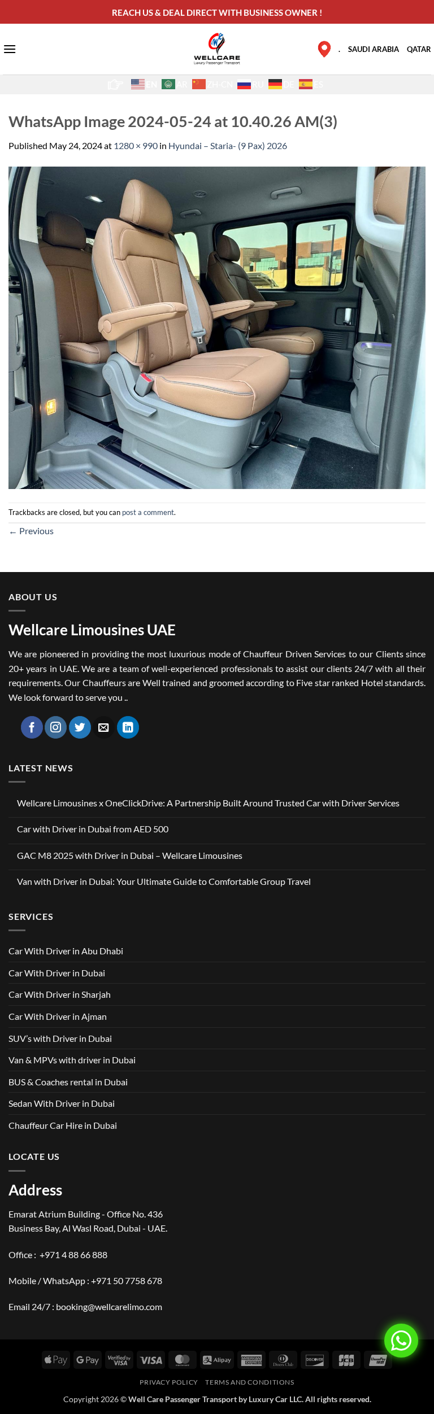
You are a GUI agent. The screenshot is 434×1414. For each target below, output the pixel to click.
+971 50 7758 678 (126, 1280)
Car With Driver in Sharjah (59, 994)
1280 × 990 (136, 145)
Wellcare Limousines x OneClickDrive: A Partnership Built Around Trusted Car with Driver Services (208, 802)
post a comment (148, 512)
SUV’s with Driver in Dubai (60, 1038)
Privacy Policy (169, 1382)
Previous (31, 530)
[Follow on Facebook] (32, 727)
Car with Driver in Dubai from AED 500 (92, 828)
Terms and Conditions (249, 1382)
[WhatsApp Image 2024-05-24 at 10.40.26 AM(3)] (217, 326)
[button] (9, 49)
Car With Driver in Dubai (56, 972)
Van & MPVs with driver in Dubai (72, 1059)
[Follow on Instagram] (56, 727)
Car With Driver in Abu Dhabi (65, 950)
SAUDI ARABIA (373, 49)
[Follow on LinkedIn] (128, 727)
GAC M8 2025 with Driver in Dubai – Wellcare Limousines (129, 855)
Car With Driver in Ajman (57, 1016)
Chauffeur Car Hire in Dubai (62, 1125)
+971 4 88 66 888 (73, 1254)
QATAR (419, 49)
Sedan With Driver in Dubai (61, 1103)
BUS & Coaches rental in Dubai (68, 1081)
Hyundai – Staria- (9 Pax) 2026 (227, 145)
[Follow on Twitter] (80, 727)
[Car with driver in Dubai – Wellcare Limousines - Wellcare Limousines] (217, 48)
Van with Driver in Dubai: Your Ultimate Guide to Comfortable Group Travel (164, 881)
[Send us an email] (104, 727)
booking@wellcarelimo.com (109, 1306)
